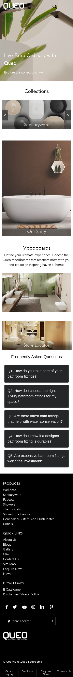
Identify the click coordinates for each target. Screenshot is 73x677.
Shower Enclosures (16, 514)
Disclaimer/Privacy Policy (21, 594)
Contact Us (64, 671)
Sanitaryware (12, 495)
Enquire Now (12, 569)
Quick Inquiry (9, 673)
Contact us (11, 559)
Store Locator (20, 621)
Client (7, 554)
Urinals (8, 524)
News (7, 574)
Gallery (8, 549)
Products (27, 671)
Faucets (8, 499)
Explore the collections (20, 72)
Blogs (7, 544)
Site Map (9, 564)
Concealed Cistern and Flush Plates (28, 519)
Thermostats (12, 509)
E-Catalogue (12, 589)
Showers (9, 504)
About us (9, 540)
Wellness (9, 490)
